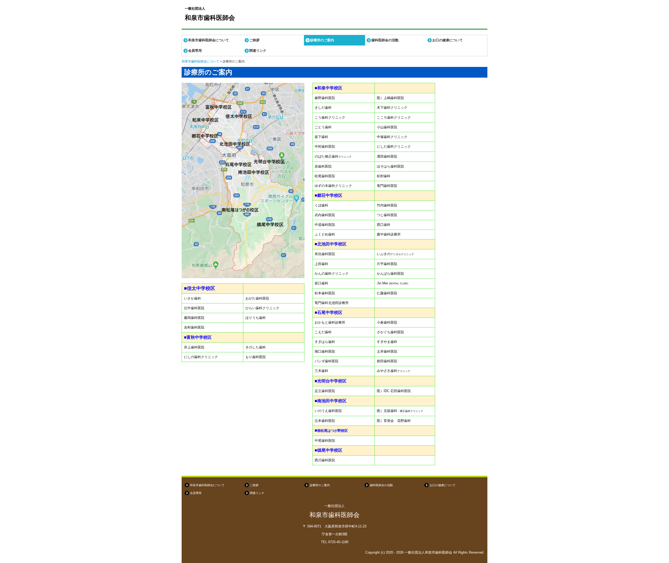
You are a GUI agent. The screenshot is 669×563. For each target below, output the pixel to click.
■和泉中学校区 (328, 88)
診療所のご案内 (322, 40)
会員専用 (195, 51)
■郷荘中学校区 (328, 195)
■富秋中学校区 (198, 337)
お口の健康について (447, 40)
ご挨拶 (254, 40)
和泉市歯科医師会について (208, 40)
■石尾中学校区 (328, 312)
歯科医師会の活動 (385, 40)
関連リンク (257, 51)
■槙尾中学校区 (328, 450)
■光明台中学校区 (331, 381)
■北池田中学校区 (331, 244)
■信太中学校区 (199, 288)
